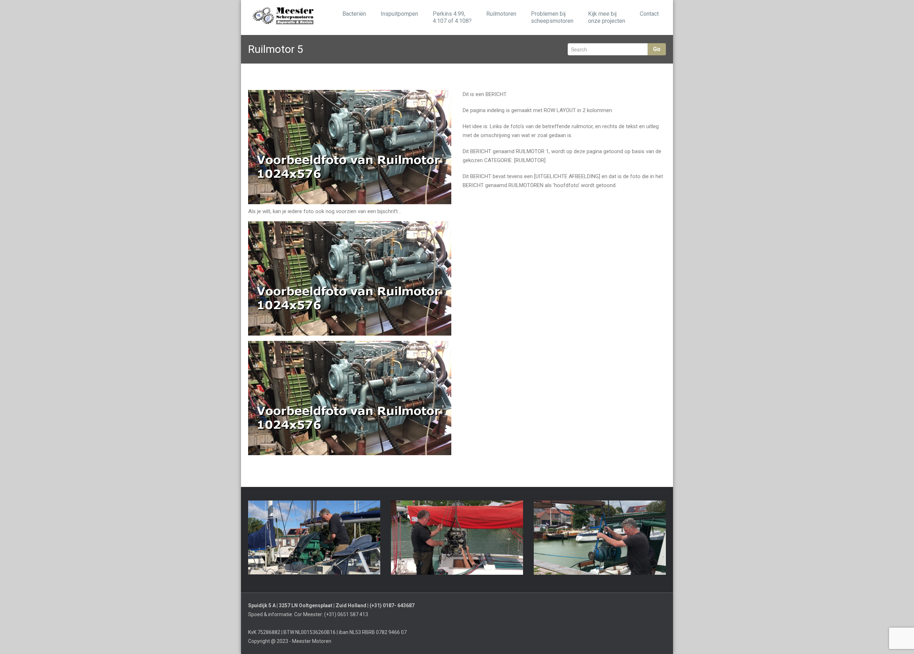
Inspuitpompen (399, 13)
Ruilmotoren (501, 13)
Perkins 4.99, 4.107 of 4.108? (452, 17)
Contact (649, 13)
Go (657, 49)
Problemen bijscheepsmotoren (552, 17)
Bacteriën (354, 13)
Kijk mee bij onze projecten (606, 17)
